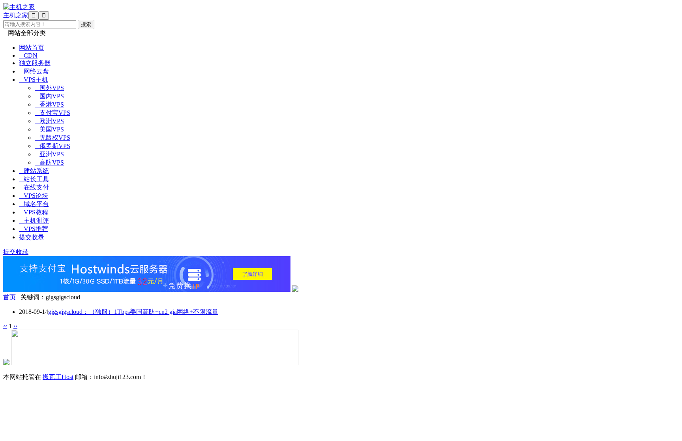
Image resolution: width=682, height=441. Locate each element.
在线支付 (34, 187)
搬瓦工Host (58, 376)
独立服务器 (35, 63)
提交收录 (31, 237)
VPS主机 (33, 79)
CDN (28, 55)
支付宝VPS (52, 112)
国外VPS (49, 87)
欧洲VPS (49, 121)
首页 (9, 297)
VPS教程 (33, 212)
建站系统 (34, 170)
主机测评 (34, 220)
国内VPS (49, 96)
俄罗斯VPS (52, 146)
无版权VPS (52, 137)
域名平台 (34, 204)
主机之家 (15, 15)
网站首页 (31, 47)
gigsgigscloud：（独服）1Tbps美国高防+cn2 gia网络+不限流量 (133, 311)
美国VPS (49, 129)
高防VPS (49, 162)
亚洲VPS (49, 154)
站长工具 (34, 179)
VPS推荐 (33, 228)
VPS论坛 (33, 195)
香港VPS (49, 104)
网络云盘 (34, 71)
